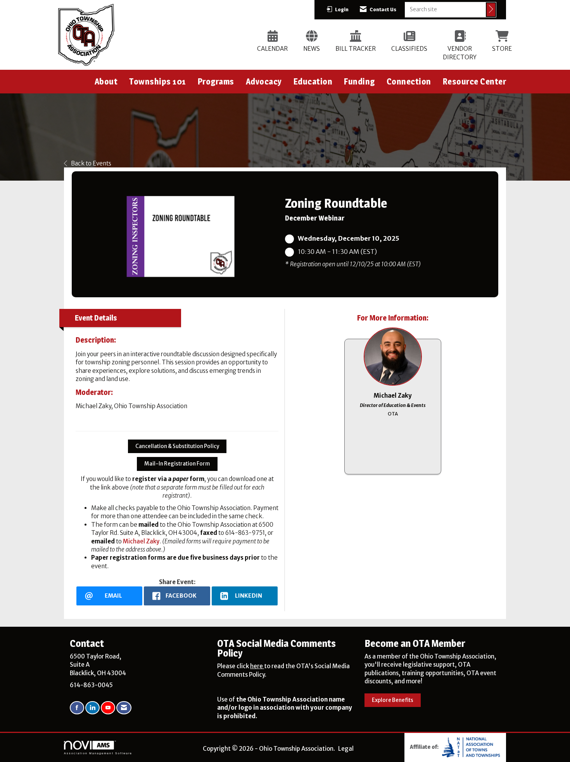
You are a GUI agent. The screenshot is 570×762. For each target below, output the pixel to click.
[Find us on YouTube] (108, 708)
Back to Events (91, 163)
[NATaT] (471, 746)
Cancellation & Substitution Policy (177, 446)
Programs (216, 81)
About (106, 81)
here (257, 666)
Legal (346, 748)
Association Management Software (98, 753)
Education (313, 81)
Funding (359, 81)
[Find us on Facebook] (77, 708)
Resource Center (474, 81)
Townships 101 (157, 81)
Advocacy (264, 81)
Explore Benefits (392, 700)
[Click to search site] (491, 9)
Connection (409, 81)
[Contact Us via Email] (123, 708)
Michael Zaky (141, 541)
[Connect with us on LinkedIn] (92, 708)
